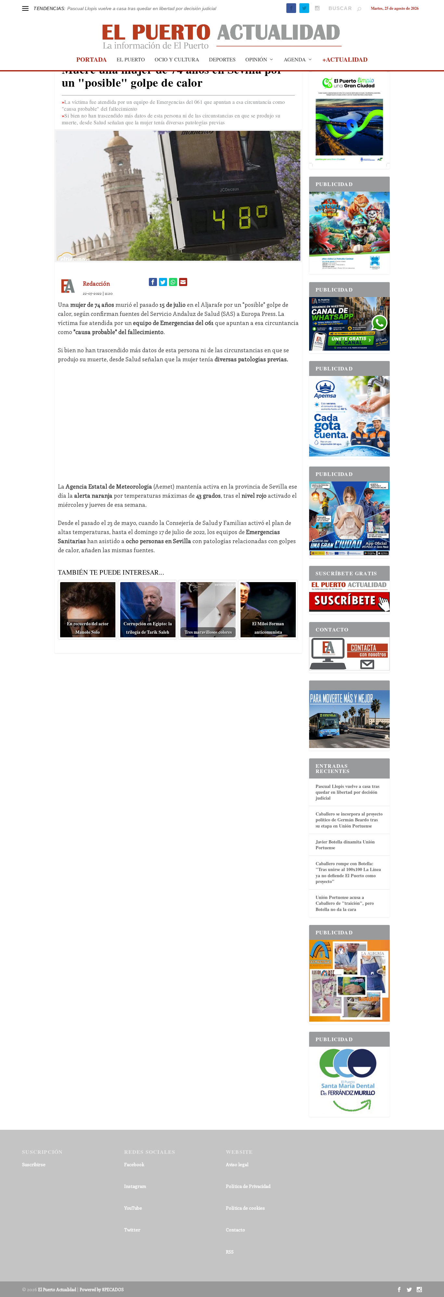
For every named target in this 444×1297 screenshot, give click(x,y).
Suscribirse (34, 1164)
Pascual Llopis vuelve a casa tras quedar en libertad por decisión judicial (141, 8)
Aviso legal (237, 1164)
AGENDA (295, 60)
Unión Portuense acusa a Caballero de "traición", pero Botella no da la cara (345, 903)
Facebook (134, 1164)
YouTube (133, 1208)
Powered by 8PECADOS (102, 1289)
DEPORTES (222, 60)
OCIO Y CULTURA (177, 60)
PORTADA (91, 60)
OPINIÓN (256, 60)
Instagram (135, 1186)
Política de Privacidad (248, 1186)
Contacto (235, 1230)
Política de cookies (245, 1208)
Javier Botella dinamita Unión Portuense (345, 844)
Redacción (96, 283)
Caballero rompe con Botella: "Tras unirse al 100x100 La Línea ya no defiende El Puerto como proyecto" (348, 872)
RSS (230, 1252)
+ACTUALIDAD (345, 60)
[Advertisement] (178, 418)
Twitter (132, 1230)
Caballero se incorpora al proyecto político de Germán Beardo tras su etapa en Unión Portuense (349, 819)
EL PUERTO (131, 60)
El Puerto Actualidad (57, 1289)
